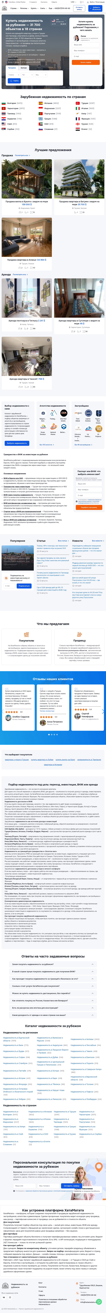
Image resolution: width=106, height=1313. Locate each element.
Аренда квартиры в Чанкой (27, 379)
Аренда (24, 68)
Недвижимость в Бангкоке (83, 1057)
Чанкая (31, 383)
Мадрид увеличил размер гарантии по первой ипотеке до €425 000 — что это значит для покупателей (88, 565)
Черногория (12, 108)
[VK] (4, 1297)
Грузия (84, 124)
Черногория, (76, 327)
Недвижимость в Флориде (15, 1084)
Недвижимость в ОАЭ (38, 1134)
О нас (41, 1291)
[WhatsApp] (99, 1302)
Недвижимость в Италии (39, 1119)
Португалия (49, 113)
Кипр (83, 113)
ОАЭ (46, 124)
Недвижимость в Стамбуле (15, 1063)
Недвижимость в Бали (13, 1045)
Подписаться (24, 586)
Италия (84, 108)
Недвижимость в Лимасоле (49, 1099)
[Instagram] (10, 1297)
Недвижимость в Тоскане (82, 1084)
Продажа (12, 68)
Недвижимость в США (13, 1134)
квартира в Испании (53, 765)
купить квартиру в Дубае (42, 760)
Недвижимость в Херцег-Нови (50, 1090)
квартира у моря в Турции (17, 760)
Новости (77, 540)
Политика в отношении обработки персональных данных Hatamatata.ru (53, 1302)
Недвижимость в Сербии (90, 1134)
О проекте (33, 2)
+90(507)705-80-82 (88, 1295)
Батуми (84, 208)
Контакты (44, 2)
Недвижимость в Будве (14, 1051)
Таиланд (11, 113)
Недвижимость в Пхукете (82, 1063)
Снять (42, 8)
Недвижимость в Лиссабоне (84, 1045)
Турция (84, 103)
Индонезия (49, 108)
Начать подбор (86, 62)
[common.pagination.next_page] (103, 711)
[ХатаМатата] (5, 1286)
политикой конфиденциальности (88, 502)
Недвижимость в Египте (39, 1141)
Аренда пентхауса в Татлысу (27, 320)
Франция (85, 119)
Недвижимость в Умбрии (14, 1099)
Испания (48, 103)
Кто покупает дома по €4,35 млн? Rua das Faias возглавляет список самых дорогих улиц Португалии (87, 595)
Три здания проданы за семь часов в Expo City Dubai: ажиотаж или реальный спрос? (53, 560)
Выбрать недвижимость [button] (17, 443)
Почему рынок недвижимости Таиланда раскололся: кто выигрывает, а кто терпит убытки (53, 575)
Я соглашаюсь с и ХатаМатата (89, 501)
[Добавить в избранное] (48, 162)
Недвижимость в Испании (40, 1112)
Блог (40, 1283)
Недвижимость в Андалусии (50, 1045)
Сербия (10, 129)
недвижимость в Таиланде (89, 760)
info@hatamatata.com (89, 1302)
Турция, (25, 264)
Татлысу (30, 324)
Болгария (11, 103)
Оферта (54, 2)
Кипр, (24, 324)
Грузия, (77, 208)
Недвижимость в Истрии (14, 1078)
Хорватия (11, 119)
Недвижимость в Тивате (82, 1051)
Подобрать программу (89, 507)
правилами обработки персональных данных (89, 500)
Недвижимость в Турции (65, 1112)
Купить (34, 8)
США (9, 124)
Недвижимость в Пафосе (82, 1092)
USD (72, 2)
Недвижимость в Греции (65, 1126)
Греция (47, 119)
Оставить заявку (79, 8)
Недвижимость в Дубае (48, 1057)
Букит (32, 208)
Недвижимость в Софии (14, 1057)
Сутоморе (86, 327)
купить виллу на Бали (65, 760)
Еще (50, 8)
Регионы (23, 8)
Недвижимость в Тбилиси (49, 1084)
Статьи (41, 540)
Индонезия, (25, 208)
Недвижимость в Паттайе (15, 1071)
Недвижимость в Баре (47, 1078)
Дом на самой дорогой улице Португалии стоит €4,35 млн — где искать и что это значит (86, 580)
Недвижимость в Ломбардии (84, 1099)
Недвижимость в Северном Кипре (86, 1069)
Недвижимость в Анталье (82, 1039)
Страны (13, 8)
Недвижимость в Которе (48, 1071)
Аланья (31, 264)
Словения (48, 129)
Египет (84, 129)
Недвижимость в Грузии (65, 1134)
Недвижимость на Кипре (14, 1126)
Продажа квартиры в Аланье (26, 260)
